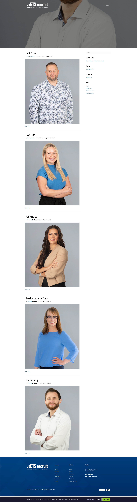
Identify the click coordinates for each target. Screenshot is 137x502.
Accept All (106, 499)
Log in (87, 86)
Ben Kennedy (32, 380)
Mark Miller (31, 53)
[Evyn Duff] (52, 173)
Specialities (57, 479)
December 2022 (90, 69)
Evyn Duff (30, 134)
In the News (89, 77)
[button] (104, 5)
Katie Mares (31, 216)
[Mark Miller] (52, 91)
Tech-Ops (71, 474)
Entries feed (89, 88)
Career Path (57, 476)
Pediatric (71, 479)
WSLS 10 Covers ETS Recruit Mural (94, 61)
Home (56, 469)
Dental (70, 469)
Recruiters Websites (50, 489)
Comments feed (90, 90)
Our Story (57, 471)
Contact (57, 481)
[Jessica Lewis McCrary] (52, 336)
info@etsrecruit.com (91, 476)
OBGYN (71, 476)
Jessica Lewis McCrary (37, 298)
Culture (56, 474)
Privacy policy (90, 499)
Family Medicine (73, 481)
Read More (27, 126)
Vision (70, 471)
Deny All (98, 499)
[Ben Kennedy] (52, 418)
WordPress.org (90, 93)
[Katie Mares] (52, 254)
